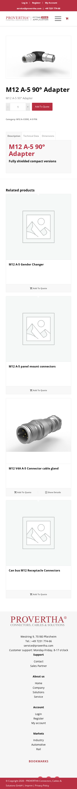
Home (38, 683)
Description (13, 136)
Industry (38, 740)
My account (38, 723)
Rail (38, 749)
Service (38, 696)
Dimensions (48, 136)
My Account (51, 2)
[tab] (14, 136)
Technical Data (31, 136)
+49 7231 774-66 (52, 8)
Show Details (54, 492)
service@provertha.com (29, 8)
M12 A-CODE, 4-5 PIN (26, 119)
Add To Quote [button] (24, 492)
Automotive (38, 744)
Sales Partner (38, 666)
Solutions (38, 692)
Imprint (29, 785)
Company (38, 687)
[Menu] (56, 18)
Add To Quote (42, 106)
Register (36, 2)
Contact (38, 661)
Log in (25, 2)
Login (38, 714)
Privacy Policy (42, 785)
